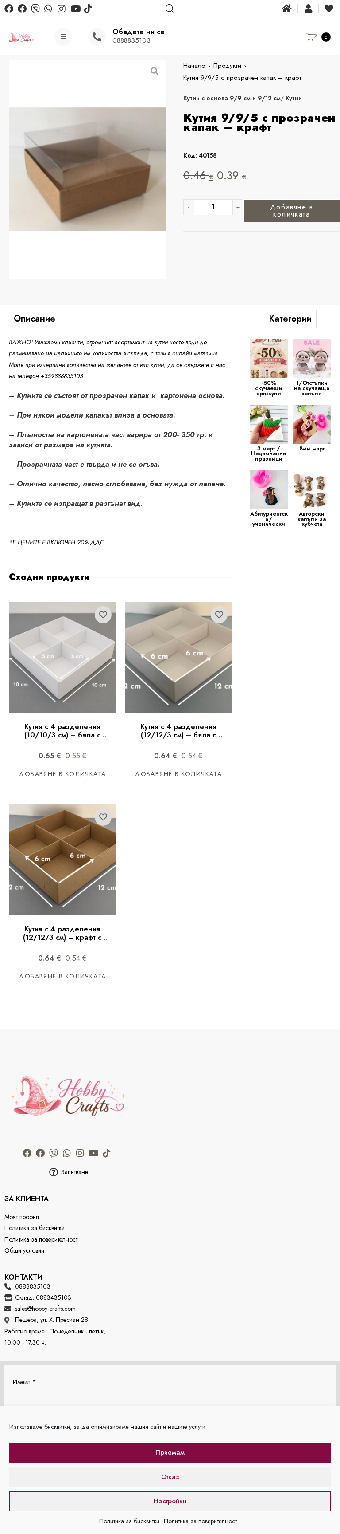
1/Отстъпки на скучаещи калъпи (312, 388)
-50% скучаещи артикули (268, 388)
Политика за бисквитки (129, 1521)
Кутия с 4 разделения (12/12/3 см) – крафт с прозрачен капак (63, 937)
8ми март (312, 448)
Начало (194, 66)
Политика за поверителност (200, 1521)
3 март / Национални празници (268, 453)
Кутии (294, 98)
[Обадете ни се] (97, 37)
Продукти (227, 66)
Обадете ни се (138, 32)
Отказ (170, 1477)
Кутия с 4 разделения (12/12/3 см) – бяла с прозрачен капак (179, 735)
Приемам (170, 1452)
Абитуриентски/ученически (269, 518)
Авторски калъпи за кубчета (312, 518)
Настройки (170, 1501)
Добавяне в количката (62, 773)
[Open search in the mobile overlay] (170, 8)
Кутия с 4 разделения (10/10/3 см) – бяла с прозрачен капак (63, 735)
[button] (67, 1172)
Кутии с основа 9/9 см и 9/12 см (232, 98)
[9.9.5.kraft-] (87, 169)
